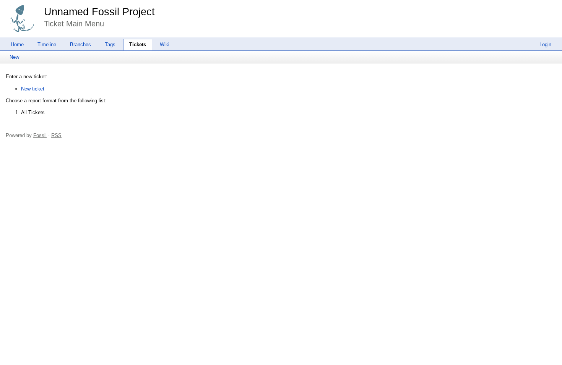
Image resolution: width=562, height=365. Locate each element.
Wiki (164, 44)
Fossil (40, 135)
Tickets (137, 44)
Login (545, 44)
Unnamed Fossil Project (99, 12)
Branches (80, 44)
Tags (110, 44)
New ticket (32, 89)
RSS (56, 135)
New (14, 57)
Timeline (46, 44)
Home (17, 44)
